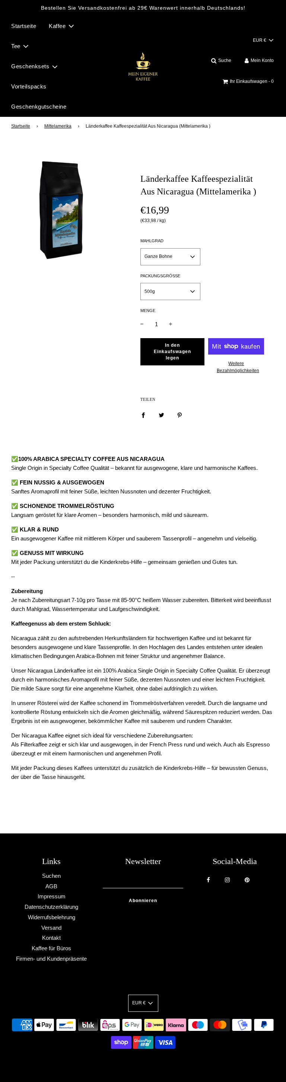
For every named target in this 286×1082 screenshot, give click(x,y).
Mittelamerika (58, 126)
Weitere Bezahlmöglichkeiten (236, 367)
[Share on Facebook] (143, 415)
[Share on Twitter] (161, 415)
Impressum (52, 896)
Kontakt (51, 938)
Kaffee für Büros (51, 948)
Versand (51, 927)
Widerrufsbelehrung (51, 917)
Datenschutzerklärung (51, 907)
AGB (51, 886)
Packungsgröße (160, 276)
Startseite (23, 26)
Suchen (51, 876)
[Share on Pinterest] (179, 415)
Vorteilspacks (29, 86)
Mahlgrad (151, 240)
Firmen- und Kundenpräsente (51, 958)
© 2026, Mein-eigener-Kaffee (133, 1063)
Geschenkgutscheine (38, 106)
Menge (147, 310)
